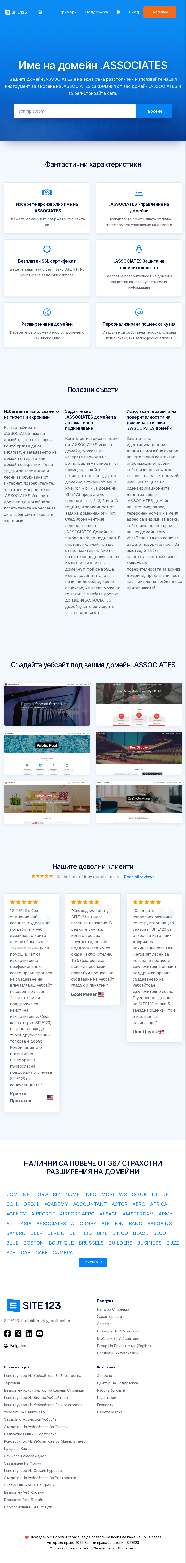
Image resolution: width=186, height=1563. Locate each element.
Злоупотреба (104, 1548)
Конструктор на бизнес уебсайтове (36, 1397)
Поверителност (78, 1548)
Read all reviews (139, 876)
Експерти (105, 1404)
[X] (18, 1333)
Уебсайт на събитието (24, 1412)
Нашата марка (110, 1412)
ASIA (26, 1223)
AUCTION (112, 1223)
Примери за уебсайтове (118, 1331)
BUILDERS (120, 1243)
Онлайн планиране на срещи (29, 1485)
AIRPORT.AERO (77, 1214)
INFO (90, 1194)
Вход (134, 12)
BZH (11, 1253)
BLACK (140, 1233)
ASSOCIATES (51, 1223)
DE (165, 1194)
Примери (68, 12)
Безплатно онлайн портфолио (30, 1434)
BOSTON (33, 1243)
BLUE (12, 1243)
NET (28, 1194)
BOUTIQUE (61, 1243)
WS (123, 1194)
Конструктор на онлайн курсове (33, 1470)
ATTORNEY (84, 1223)
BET (74, 1233)
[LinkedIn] (29, 1333)
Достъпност (127, 1548)
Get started (160, 12)
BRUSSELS (91, 1243)
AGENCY (16, 1214)
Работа (111, 1390)
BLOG (159, 1233)
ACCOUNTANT (90, 1204)
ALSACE (109, 1214)
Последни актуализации (118, 1353)
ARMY (166, 1214)
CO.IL (12, 1204)
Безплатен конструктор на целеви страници (44, 1390)
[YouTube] (39, 1333)
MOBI (107, 1194)
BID (88, 1233)
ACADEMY (56, 1204)
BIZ (56, 1194)
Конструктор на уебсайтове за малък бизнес (44, 1441)
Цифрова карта (17, 1448)
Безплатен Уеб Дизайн (23, 1499)
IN (154, 1194)
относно (104, 1375)
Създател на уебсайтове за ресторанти (40, 1477)
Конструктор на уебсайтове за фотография (43, 1404)
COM (12, 1194)
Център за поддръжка (117, 1383)
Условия (56, 1548)
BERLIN (56, 1233)
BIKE (102, 1233)
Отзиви (103, 1324)
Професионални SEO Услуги (28, 1507)
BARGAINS (159, 1223)
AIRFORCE (43, 1214)
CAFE (41, 1253)
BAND (135, 1223)
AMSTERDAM (138, 1214)
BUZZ (172, 1243)
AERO (138, 1204)
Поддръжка (96, 12)
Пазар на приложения (124, 1345)
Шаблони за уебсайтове (118, 1338)
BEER (37, 1233)
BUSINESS (149, 1243)
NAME (72, 1194)
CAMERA (63, 1253)
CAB (26, 1253)
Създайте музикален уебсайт (30, 1419)
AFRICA (158, 1204)
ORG (43, 1194)
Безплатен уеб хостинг (24, 1492)
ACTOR (120, 1204)
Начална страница (113, 1309)
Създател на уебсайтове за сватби (36, 1426)
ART (11, 1223)
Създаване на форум (23, 1463)
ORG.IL (31, 1204)
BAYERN (16, 1233)
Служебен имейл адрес (25, 1456)
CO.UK (139, 1194)
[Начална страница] (40, 12)
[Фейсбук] (8, 1333)
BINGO (120, 1233)
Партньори (106, 1397)
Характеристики (111, 1316)
